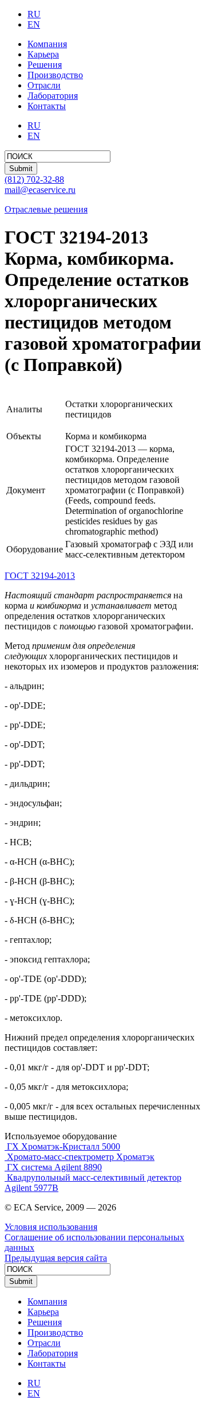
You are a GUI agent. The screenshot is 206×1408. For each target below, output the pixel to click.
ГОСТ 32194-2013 (40, 576)
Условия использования (51, 1227)
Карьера (43, 54)
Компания (47, 44)
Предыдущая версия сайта (56, 1258)
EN (33, 24)
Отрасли (44, 85)
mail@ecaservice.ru (40, 190)
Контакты (46, 106)
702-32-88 (34, 179)
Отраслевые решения (46, 209)
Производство (55, 75)
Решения (44, 64)
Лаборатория (52, 95)
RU (34, 14)
